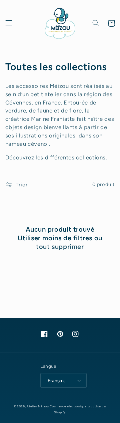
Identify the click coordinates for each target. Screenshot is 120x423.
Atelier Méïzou (38, 406)
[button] (8, 23)
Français (56, 380)
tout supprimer (60, 247)
